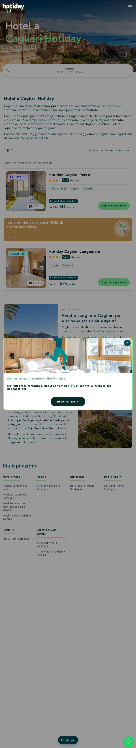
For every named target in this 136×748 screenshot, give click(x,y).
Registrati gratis (68, 401)
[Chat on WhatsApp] (128, 741)
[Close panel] (127, 343)
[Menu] (130, 6)
